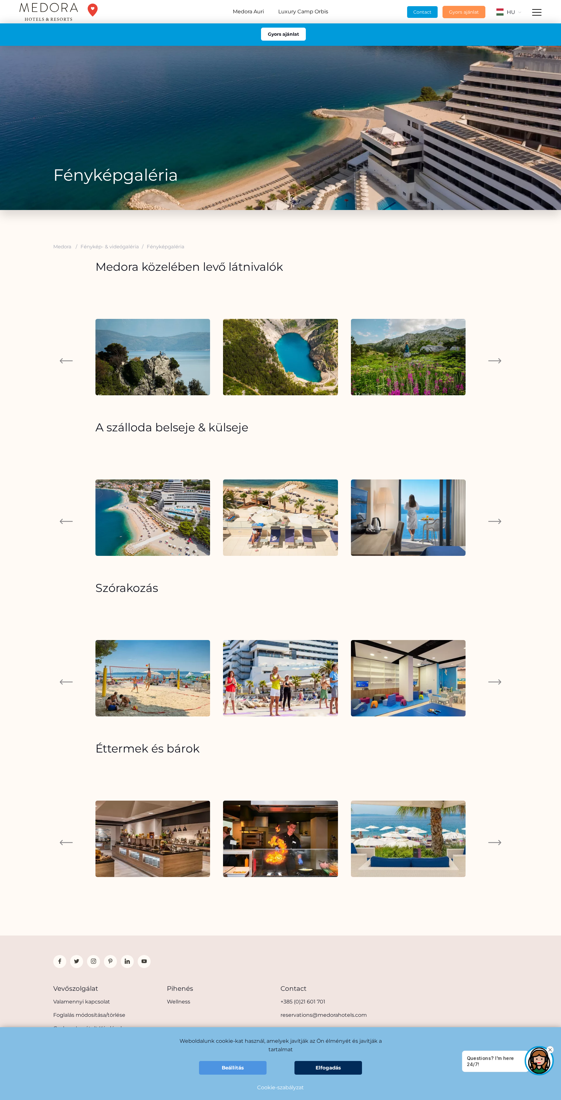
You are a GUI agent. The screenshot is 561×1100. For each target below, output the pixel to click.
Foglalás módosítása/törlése (89, 1015)
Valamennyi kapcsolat (81, 1002)
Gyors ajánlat (464, 12)
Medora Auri (248, 11)
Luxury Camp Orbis (303, 11)
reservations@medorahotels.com (323, 1015)
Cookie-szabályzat (280, 1087)
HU (511, 12)
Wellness (178, 1002)
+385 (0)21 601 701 (302, 1002)
